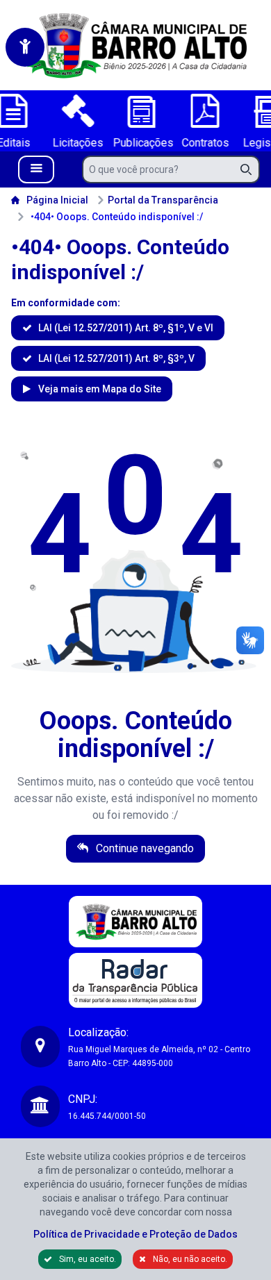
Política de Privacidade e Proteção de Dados (135, 1234)
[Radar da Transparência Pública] (135, 980)
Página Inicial (57, 200)
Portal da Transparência (163, 200)
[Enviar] (250, 169)
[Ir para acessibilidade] (25, 47)
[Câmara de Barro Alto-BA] (135, 45)
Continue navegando (143, 848)
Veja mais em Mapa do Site (98, 388)
